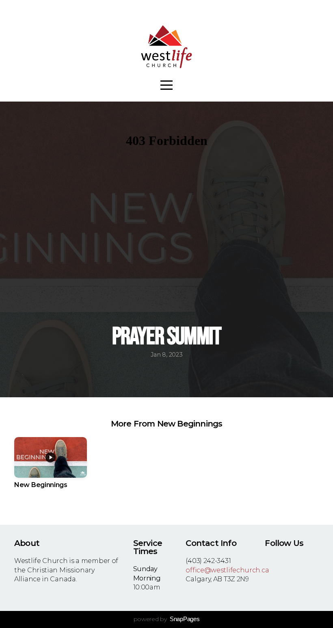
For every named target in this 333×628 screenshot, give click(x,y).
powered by (167, 619)
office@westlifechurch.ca (227, 570)
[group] (50, 468)
